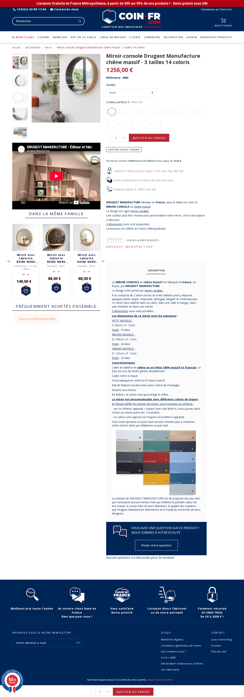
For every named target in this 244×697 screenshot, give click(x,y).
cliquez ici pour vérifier (160, 679)
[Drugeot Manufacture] (115, 240)
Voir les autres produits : (143, 240)
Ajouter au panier (149, 138)
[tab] (156, 270)
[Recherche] (80, 21)
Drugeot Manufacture (129, 246)
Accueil (16, 47)
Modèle (111, 85)
